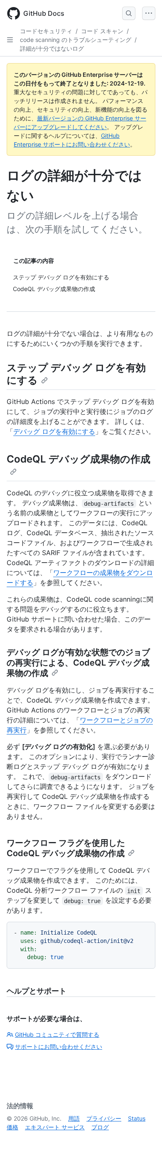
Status (136, 1118)
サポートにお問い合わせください (58, 1046)
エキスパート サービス (55, 1127)
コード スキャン (102, 30)
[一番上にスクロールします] (143, 1139)
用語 (74, 1118)
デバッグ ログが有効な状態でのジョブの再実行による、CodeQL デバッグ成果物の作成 (78, 662)
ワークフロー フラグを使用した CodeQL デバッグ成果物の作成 (66, 848)
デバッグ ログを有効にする (54, 431)
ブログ (100, 1127)
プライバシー (103, 1118)
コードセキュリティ (46, 30)
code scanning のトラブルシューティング (75, 39)
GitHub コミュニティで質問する (57, 1034)
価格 (12, 1127)
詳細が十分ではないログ (52, 48)
